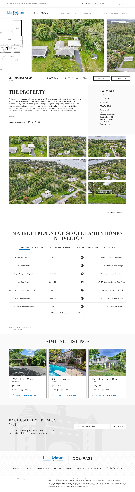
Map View (102, 78)
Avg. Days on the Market (61, 247)
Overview (24, 247)
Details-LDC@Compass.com (104, 4)
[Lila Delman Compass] (29, 13)
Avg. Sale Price (39, 247)
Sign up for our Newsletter (89, 468)
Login (119, 4)
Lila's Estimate (108, 247)
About (97, 13)
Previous (5, 45)
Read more (13, 116)
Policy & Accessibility (63, 468)
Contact (125, 13)
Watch (105, 13)
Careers (16, 468)
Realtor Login (43, 468)
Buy (62, 13)
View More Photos (114, 213)
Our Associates (86, 13)
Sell (68, 13)
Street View (121, 78)
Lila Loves (114, 13)
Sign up (125, 4)
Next (130, 45)
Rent (75, 13)
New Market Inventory (87, 247)
